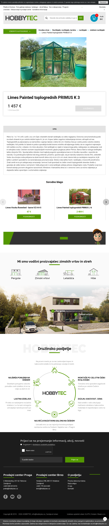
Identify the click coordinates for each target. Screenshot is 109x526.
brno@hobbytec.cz (43, 489)
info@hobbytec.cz (38, 514)
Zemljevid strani (52, 514)
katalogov (35, 7)
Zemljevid (7, 483)
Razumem (103, 2)
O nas (70, 486)
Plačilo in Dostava (9, 7)
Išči (80, 18)
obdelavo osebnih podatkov (44, 445)
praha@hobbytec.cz (10, 489)
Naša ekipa (72, 483)
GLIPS (87, 514)
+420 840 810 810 (10, 486)
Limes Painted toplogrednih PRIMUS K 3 (57, 33)
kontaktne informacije (39, 9)
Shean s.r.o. (101, 514)
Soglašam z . (39, 445)
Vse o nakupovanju (55, 7)
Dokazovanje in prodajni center (21, 9)
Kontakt (71, 489)
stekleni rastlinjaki (97, 30)
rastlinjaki (83, 30)
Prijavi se (74, 460)
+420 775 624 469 (43, 486)
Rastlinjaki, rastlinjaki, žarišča (64, 30)
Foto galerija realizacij (23, 7)
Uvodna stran (44, 30)
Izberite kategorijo (18, 31)
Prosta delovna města (76, 481)
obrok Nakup (43, 7)
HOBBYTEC (27, 514)
